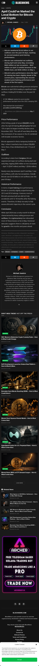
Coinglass (22, 158)
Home (2, 8)
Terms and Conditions (19, 637)
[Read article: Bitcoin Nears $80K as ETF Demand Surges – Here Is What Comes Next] (19, 462)
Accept (19, 659)
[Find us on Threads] (23, 604)
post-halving (14, 188)
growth (6, 226)
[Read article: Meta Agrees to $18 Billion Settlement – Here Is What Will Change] (5, 495)
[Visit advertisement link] (19, 564)
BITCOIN (5, 387)
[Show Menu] (37, 2)
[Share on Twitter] (5, 46)
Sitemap (19, 642)
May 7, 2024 (24, 22)
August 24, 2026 (6, 449)
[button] (36, 644)
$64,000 (26, 123)
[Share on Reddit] (24, 46)
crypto (21, 251)
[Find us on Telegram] (19, 604)
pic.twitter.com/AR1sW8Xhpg (12, 108)
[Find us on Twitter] (15, 604)
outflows (4, 218)
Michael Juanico (12, 22)
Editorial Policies (19, 635)
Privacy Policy (19, 639)
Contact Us (19, 632)
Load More (19, 482)
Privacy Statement (24, 663)
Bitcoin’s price (25, 126)
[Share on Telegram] (15, 46)
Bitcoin (4, 87)
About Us (19, 630)
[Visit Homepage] (20, 2)
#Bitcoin (10, 99)
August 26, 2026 (6, 341)
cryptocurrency (17, 218)
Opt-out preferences (14, 663)
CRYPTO (8, 8)
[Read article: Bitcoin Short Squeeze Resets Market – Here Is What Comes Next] (19, 407)
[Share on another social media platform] (33, 46)
